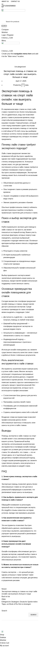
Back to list (6, 596)
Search (4, 611)
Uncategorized (20, 67)
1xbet (27, 312)
